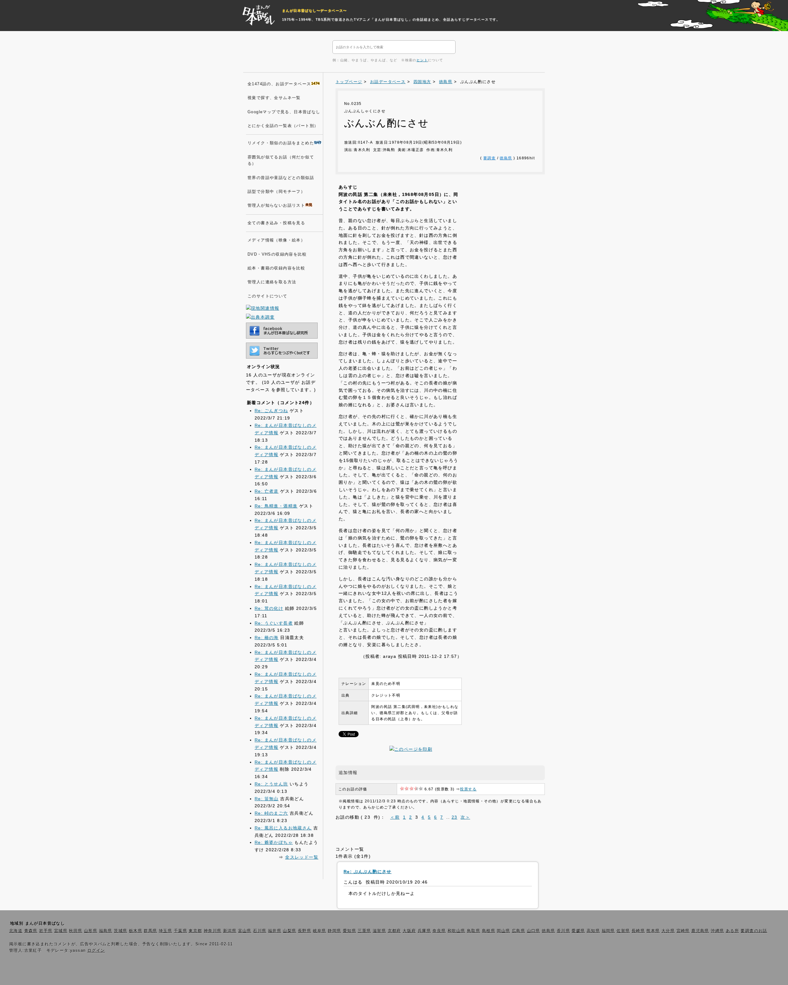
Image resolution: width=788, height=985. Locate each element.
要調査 (489, 158)
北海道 (15, 931)
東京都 (195, 931)
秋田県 (75, 931)
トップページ (349, 82)
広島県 (518, 931)
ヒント (422, 60)
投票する (468, 789)
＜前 (395, 817)
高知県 (593, 931)
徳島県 (445, 82)
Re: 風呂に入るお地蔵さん (283, 827)
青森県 (31, 931)
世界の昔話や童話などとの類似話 (280, 178)
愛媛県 (578, 931)
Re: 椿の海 (267, 637)
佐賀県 (623, 931)
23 (454, 817)
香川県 (563, 931)
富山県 (244, 931)
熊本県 (653, 931)
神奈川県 (213, 931)
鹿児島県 (700, 931)
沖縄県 (717, 931)
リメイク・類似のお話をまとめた (280, 143)
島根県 (488, 931)
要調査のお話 (754, 931)
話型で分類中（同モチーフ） (276, 191)
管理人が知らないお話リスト (276, 205)
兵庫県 (424, 931)
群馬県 (150, 931)
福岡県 (608, 931)
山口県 (533, 931)
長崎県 (638, 931)
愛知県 (349, 931)
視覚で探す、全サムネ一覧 (274, 98)
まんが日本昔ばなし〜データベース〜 (314, 10)
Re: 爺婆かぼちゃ (274, 842)
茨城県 (120, 931)
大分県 (668, 931)
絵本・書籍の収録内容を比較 (276, 268)
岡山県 (503, 931)
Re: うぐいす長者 (274, 623)
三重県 (364, 931)
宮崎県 (683, 931)
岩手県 (45, 931)
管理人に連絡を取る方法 (271, 282)
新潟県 (229, 931)
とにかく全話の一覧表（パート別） (282, 126)
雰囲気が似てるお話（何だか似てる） (280, 160)
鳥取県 (473, 931)
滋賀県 (379, 931)
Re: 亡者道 (267, 491)
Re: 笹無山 (267, 798)
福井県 (274, 931)
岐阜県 (319, 931)
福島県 (105, 931)
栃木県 (135, 931)
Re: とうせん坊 (271, 783)
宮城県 (60, 931)
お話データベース (387, 82)
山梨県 (289, 931)
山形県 (90, 931)
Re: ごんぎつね (271, 410)
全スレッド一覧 (301, 857)
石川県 (259, 931)
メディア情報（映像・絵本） (276, 240)
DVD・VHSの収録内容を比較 (277, 254)
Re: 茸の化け (269, 608)
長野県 (304, 931)
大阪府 (409, 931)
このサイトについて (267, 296)
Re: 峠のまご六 (271, 813)
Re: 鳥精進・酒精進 (276, 505)
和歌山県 (456, 931)
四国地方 (422, 82)
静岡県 (334, 931)
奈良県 (439, 931)
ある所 (732, 931)
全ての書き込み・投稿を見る (276, 223)
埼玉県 (165, 931)
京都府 (394, 931)
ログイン (96, 950)
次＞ (465, 817)
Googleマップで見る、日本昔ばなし (283, 112)
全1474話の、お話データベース (279, 84)
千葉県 (180, 931)
